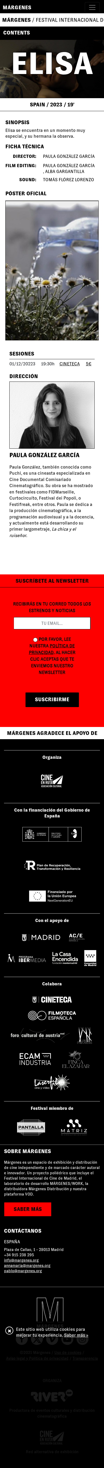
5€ (88, 363)
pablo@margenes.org (23, 1271)
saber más (28, 1209)
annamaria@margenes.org (27, 1265)
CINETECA (69, 363)
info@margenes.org (21, 1260)
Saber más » (76, 1335)
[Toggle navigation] (92, 7)
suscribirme (52, 699)
